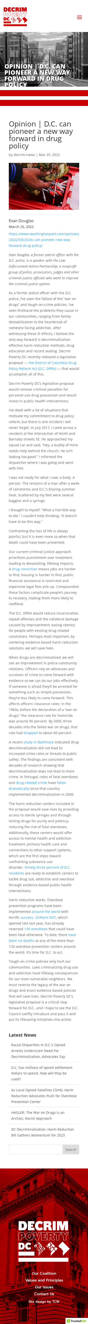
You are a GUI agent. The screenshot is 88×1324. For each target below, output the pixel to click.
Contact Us (44, 1294)
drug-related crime (31, 782)
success (27, 917)
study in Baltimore (38, 742)
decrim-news (24, 154)
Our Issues (44, 1287)
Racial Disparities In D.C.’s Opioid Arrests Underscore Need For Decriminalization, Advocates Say (38, 1051)
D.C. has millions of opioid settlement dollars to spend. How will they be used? (41, 1073)
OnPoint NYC (45, 917)
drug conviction (24, 569)
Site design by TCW (44, 1301)
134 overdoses (36, 929)
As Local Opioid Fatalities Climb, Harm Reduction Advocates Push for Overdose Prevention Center (44, 1096)
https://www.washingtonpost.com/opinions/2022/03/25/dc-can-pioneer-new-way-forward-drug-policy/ (44, 239)
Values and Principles (44, 1280)
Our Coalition (44, 1273)
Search (71, 1149)
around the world (46, 911)
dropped (31, 732)
